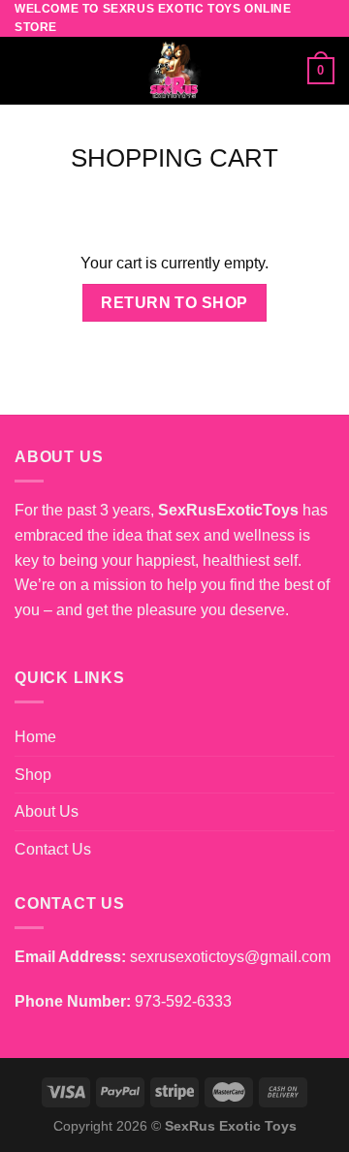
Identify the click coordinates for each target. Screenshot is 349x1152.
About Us (47, 811)
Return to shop (174, 303)
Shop (33, 774)
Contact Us (53, 849)
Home (35, 737)
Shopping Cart (174, 157)
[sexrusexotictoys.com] (174, 71)
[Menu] (26, 71)
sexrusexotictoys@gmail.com (230, 957)
